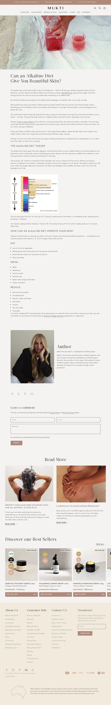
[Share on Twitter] (18, 393)
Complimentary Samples (35, 633)
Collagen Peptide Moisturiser (16, 586)
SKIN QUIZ (63, 12)
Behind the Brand (11, 615)
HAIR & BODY (36, 12)
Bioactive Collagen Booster (54, 316)
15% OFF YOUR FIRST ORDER (87, 2)
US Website (56, 648)
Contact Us (56, 615)
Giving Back (9, 623)
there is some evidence (25, 122)
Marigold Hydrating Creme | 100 (88, 583)
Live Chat (55, 644)
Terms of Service (69, 412)
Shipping (30, 619)
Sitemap (30, 662)
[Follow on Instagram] (13, 670)
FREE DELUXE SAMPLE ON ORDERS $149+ (58, 2)
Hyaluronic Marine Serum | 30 (53, 583)
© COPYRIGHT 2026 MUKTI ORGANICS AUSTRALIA (20, 673)
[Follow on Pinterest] (19, 670)
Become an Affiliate (59, 633)
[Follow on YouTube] (26, 670)
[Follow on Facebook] (6, 670)
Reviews (30, 623)
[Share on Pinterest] (25, 393)
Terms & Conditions (34, 644)
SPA (78, 12)
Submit (16, 443)
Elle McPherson (67, 93)
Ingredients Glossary (12, 626)
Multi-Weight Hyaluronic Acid (50, 586)
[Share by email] (31, 393)
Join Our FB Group (59, 640)
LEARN (72, 12)
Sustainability (10, 619)
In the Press (9, 640)
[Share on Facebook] (12, 393)
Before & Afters (32, 626)
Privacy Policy (54, 412)
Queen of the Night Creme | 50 (20, 583)
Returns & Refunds (33, 615)
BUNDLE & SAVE (50, 12)
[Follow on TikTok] (32, 670)
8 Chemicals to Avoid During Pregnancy (78, 506)
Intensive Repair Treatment (83, 586)
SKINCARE (25, 12)
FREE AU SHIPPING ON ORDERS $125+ (27, 2)
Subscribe (85, 633)
